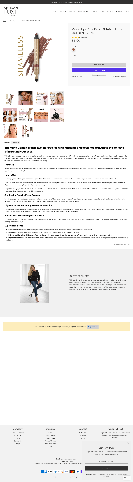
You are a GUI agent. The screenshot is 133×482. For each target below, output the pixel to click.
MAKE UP (72, 11)
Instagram (82, 433)
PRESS (95, 11)
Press (18, 438)
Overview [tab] (7, 142)
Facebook (83, 435)
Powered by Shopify (73, 477)
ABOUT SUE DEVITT (84, 11)
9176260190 (69, 461)
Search (50, 433)
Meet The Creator (18, 433)
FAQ (50, 446)
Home (4, 21)
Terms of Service (50, 441)
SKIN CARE (63, 11)
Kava (129, 244)
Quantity (75, 55)
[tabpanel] (66, 193)
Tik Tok (82, 438)
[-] (72, 59)
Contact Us (18, 441)
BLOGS (102, 11)
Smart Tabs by (124, 244)
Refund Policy (50, 438)
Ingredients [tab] (16, 142)
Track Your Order (50, 443)
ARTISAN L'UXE (77, 77)
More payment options (99, 75)
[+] (79, 59)
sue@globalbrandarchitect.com (69, 459)
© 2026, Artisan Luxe (58, 477)
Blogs (18, 443)
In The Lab (17, 435)
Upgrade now (92, 327)
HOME (54, 11)
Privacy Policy (50, 435)
